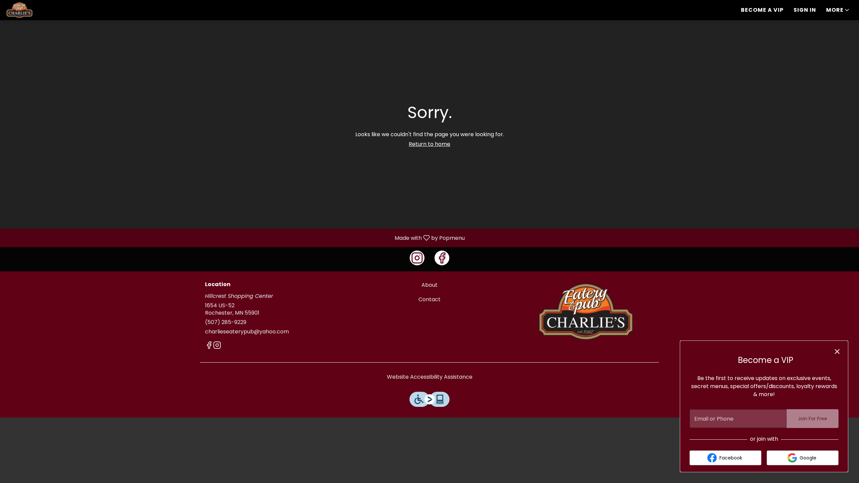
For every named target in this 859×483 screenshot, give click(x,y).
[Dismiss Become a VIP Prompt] (837, 351)
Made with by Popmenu (235, 237)
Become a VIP (762, 10)
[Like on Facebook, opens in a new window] (442, 258)
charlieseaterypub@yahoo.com (247, 331)
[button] (838, 10)
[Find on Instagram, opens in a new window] (417, 258)
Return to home (429, 144)
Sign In (805, 10)
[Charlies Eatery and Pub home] (35, 10)
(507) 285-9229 (225, 322)
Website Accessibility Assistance (429, 377)
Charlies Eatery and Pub (586, 311)
